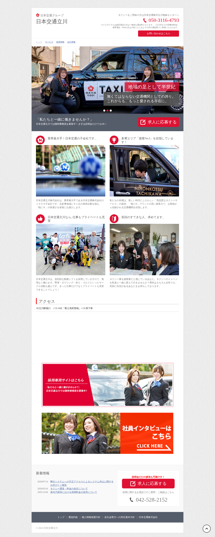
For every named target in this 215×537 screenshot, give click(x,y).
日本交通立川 (52, 21)
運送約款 (73, 517)
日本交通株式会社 (148, 517)
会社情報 (71, 42)
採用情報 (60, 42)
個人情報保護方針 (91, 517)
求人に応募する (162, 122)
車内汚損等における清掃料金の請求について (73, 492)
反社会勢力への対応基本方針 (119, 517)
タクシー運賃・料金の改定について (69, 488)
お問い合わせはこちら (158, 33)
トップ (39, 42)
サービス (49, 42)
